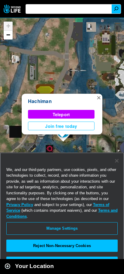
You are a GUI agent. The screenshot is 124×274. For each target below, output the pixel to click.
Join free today (61, 126)
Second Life (13, 8)
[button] (98, 97)
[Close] (116, 160)
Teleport (61, 114)
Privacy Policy (19, 204)
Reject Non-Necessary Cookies (62, 245)
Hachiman (40, 101)
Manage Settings (62, 228)
